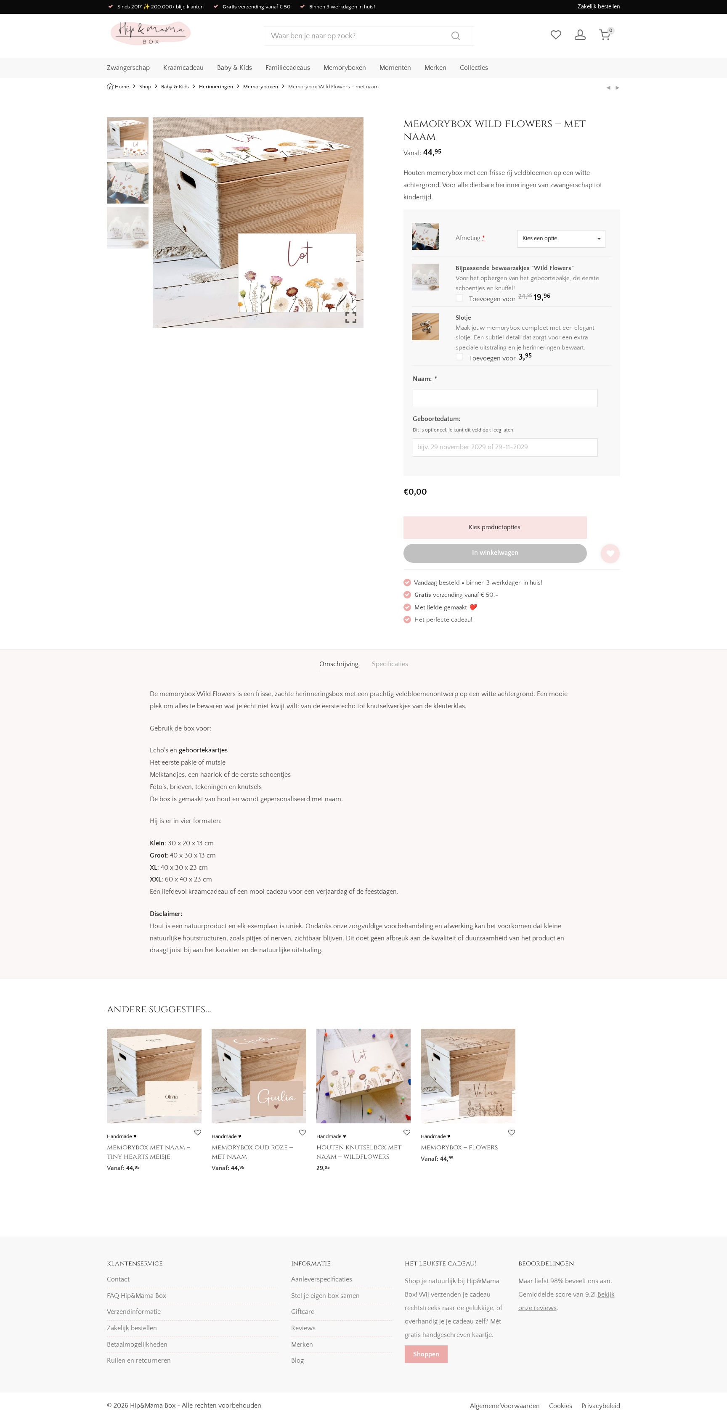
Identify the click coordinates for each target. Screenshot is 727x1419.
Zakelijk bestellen (599, 7)
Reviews (303, 1328)
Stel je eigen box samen (325, 1296)
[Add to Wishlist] (610, 554)
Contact (118, 1279)
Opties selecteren (128, 1165)
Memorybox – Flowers (459, 1147)
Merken (435, 67)
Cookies (560, 1406)
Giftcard (303, 1312)
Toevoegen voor (523, 297)
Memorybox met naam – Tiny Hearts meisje (148, 1152)
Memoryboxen (345, 67)
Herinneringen (216, 87)
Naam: (424, 379)
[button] (350, 226)
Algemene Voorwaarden (505, 1406)
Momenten (395, 67)
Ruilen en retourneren (139, 1360)
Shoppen (426, 1354)
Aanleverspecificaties (321, 1279)
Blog (297, 1360)
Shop (145, 87)
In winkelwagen (495, 552)
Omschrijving (338, 664)
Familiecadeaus (287, 67)
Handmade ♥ (122, 1136)
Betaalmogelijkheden (137, 1344)
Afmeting (470, 237)
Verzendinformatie (134, 1312)
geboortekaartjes (203, 750)
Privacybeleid (600, 1406)
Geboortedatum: (436, 419)
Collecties (474, 67)
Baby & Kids (234, 67)
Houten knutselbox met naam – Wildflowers (358, 1152)
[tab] (338, 664)
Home (122, 87)
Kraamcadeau (183, 67)
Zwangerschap (128, 67)
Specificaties (390, 664)
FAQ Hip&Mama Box (136, 1296)
